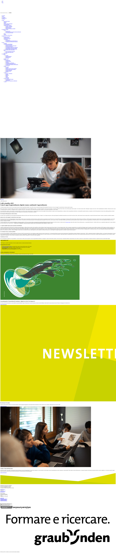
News (3, 16)
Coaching (5, 43)
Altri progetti (6, 39)
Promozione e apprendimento (8, 44)
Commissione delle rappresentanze (11, 63)
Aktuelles (2, 199)
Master (5, 34)
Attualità (7, 55)
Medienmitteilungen (9, 56)
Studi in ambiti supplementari (8, 23)
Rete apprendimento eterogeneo (10, 51)
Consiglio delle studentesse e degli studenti (12, 64)
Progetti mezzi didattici (7, 38)
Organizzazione (6, 59)
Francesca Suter (68, 222)
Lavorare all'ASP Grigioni (9, 79)
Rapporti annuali (8, 57)
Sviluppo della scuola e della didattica (9, 49)
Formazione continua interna (8, 35)
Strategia (7, 67)
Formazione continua (5, 29)
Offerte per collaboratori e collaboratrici (11, 80)
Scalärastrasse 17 (2, 489)
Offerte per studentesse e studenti (10, 28)
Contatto (5, 81)
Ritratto (5, 66)
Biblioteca (7, 75)
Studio (3, 20)
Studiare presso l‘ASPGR (7, 25)
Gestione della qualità (9, 70)
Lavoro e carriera (6, 78)
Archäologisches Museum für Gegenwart (12, 41)
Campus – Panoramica (9, 26)
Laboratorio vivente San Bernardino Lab (11, 40)
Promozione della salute (9, 46)
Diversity (7, 71)
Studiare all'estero (8, 27)
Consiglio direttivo (8, 61)
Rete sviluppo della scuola (9, 52)
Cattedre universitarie (7, 36)
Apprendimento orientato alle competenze (12, 47)
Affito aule (7, 77)
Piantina (7, 74)
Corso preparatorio (6, 24)
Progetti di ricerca (6, 37)
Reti (4, 50)
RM (2, 2)
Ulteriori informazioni (3, 304)
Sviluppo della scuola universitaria (11, 69)
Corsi (5, 30)
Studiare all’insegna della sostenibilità (11, 68)
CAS (4, 33)
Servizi (3, 42)
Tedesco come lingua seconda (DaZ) (11, 45)
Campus (5, 72)
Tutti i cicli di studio (7, 21)
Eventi (5, 58)
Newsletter (3, 17)
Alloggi (7, 76)
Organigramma (8, 60)
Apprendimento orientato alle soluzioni (11, 48)
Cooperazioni (8, 65)
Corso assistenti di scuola (9, 32)
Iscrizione (3, 15)
